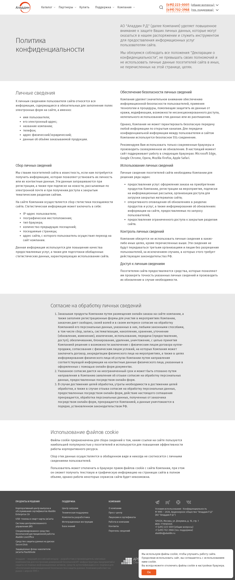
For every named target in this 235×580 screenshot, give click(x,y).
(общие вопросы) (203, 5)
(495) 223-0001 (177, 5)
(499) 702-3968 (177, 10)
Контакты (114, 526)
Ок (149, 572)
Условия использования (168, 508)
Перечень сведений (119, 530)
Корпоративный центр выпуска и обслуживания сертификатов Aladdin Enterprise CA (36, 511)
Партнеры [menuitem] (66, 7)
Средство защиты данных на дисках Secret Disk (35, 543)
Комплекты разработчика (76, 517)
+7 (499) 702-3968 (164, 530)
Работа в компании (119, 521)
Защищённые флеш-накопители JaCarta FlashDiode (33, 551)
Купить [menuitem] (84, 7)
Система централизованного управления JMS (31, 525)
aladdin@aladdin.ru (165, 533)
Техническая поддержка (75, 512)
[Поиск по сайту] (161, 7)
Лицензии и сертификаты (122, 517)
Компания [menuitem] (124, 7)
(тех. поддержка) (202, 10)
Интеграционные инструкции (77, 521)
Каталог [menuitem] (46, 7)
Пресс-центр (115, 512)
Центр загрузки (70, 508)
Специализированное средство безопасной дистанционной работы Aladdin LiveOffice (35, 534)
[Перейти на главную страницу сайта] (23, 7)
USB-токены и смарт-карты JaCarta (34, 518)
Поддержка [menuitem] (103, 7)
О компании (115, 508)
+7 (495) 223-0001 (164, 527)
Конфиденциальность (195, 508)
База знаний (68, 526)
